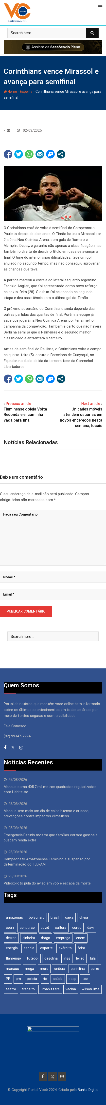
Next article (90, 403)
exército (65, 948)
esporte (46, 948)
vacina (71, 989)
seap (72, 979)
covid (45, 928)
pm (18, 979)
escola (29, 948)
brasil (55, 917)
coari (10, 928)
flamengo (13, 958)
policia (32, 979)
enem (80, 938)
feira (81, 948)
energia (12, 948)
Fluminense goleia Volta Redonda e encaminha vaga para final (25, 415)
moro (44, 969)
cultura (60, 928)
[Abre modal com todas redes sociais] (61, 154)
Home (12, 92)
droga (45, 938)
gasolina (51, 958)
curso (76, 928)
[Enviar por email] (39, 154)
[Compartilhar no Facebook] (8, 154)
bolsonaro (37, 917)
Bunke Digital (88, 1090)
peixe (95, 969)
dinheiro (28, 938)
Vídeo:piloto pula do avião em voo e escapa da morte (47, 883)
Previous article (18, 403)
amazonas (14, 917)
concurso (27, 928)
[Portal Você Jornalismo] (8, 130)
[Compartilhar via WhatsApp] (29, 154)
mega (29, 969)
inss (67, 958)
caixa (69, 917)
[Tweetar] (18, 154)
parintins (78, 969)
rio (45, 979)
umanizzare (50, 989)
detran (11, 938)
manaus (12, 969)
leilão (80, 958)
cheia (83, 917)
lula (93, 958)
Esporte (26, 92)
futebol (32, 958)
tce (85, 979)
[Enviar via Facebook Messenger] (50, 154)
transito (28, 989)
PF (8, 979)
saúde (58, 979)
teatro (11, 989)
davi (90, 928)
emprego (63, 938)
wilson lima (90, 989)
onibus (59, 969)
